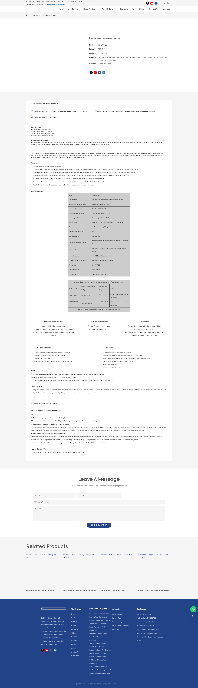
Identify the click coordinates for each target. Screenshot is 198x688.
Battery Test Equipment (98, 617)
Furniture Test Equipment (98, 633)
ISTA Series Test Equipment (99, 614)
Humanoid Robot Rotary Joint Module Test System (79, 590)
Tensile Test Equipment (98, 624)
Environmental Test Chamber (100, 620)
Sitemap (120, 684)
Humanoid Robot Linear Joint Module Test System (154, 590)
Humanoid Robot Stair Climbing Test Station (40, 590)
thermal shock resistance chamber (45, 15)
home (28, 15)
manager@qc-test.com (57, 4)
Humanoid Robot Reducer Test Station (113, 590)
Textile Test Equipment (97, 643)
